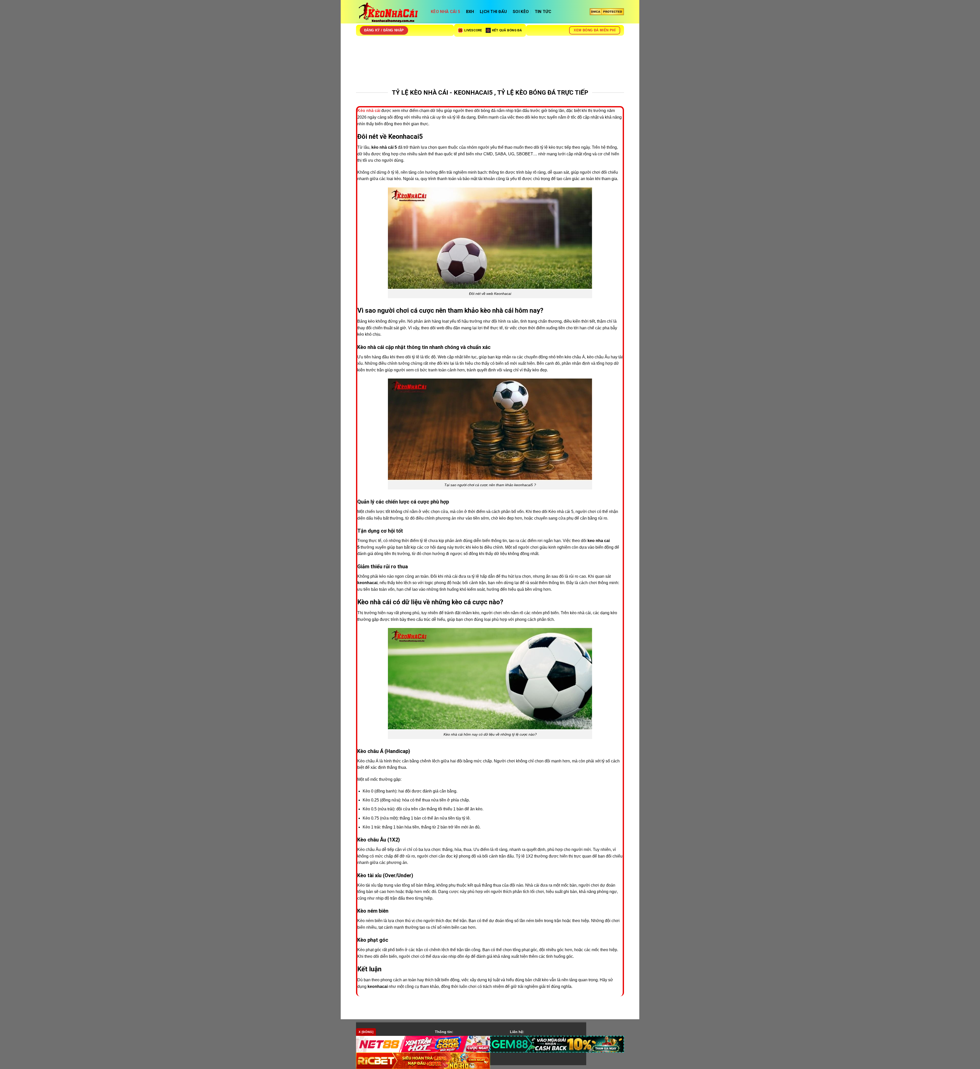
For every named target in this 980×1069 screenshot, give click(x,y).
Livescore (473, 30)
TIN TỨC (543, 11)
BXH (470, 11)
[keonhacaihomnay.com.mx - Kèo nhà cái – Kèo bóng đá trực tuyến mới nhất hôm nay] (389, 13)
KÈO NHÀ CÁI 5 (445, 11)
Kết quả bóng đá (507, 30)
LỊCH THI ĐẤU (493, 11)
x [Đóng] (366, 1032)
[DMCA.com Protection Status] (607, 12)
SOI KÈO (521, 11)
